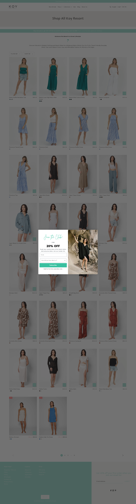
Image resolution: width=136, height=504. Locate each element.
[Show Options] (65, 260)
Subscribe (53, 265)
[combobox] (52, 260)
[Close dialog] (95, 231)
